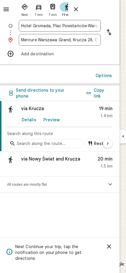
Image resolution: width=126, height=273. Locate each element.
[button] (60, 163)
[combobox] (59, 26)
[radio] (25, 8)
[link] (60, 126)
